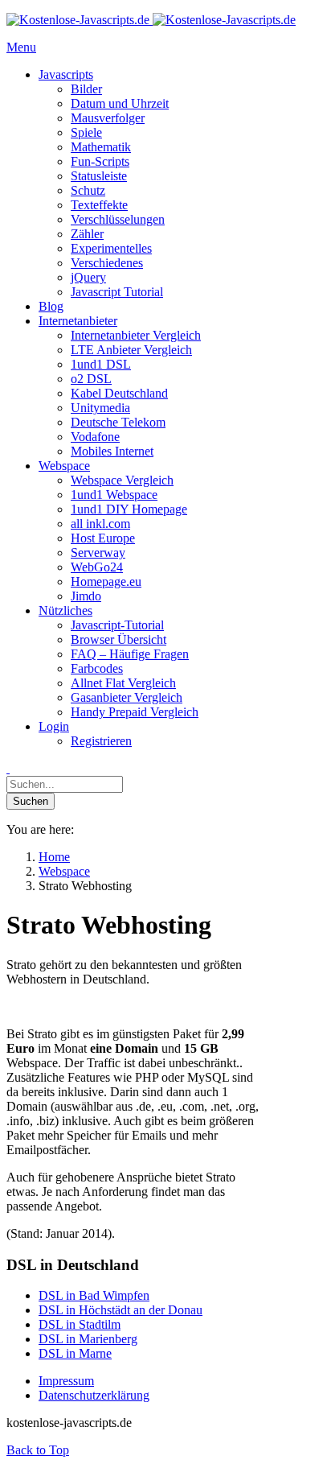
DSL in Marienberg (88, 1339)
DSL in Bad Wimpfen (94, 1295)
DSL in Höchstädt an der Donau (120, 1310)
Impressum (66, 1381)
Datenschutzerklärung (94, 1395)
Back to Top (37, 1450)
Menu (21, 47)
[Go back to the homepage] (151, 20)
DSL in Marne (75, 1353)
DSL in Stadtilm (80, 1324)
